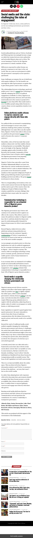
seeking (22, 296)
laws (16, 291)
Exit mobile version (16, 536)
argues (22, 134)
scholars (15, 268)
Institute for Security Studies (16, 33)
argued (18, 91)
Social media (21, 420)
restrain (28, 154)
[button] (2, 2)
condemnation (5, 235)
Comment (4, 428)
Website (3, 451)
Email (3, 446)
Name (3, 441)
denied (29, 177)
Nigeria (14, 420)
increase (3, 102)
